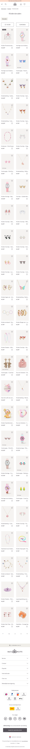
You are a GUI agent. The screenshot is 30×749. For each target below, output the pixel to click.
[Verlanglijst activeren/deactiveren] (12, 30)
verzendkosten (25, 741)
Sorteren (22, 24)
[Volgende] (27, 633)
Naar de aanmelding (15, 730)
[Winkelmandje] (28, 4)
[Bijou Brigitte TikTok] (5, 718)
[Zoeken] (5, 4)
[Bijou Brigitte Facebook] (15, 718)
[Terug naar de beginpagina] (15, 4)
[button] (21, 4)
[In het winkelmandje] (12, 48)
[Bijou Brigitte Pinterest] (19, 718)
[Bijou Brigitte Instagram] (10, 718)
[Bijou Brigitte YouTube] (24, 718)
